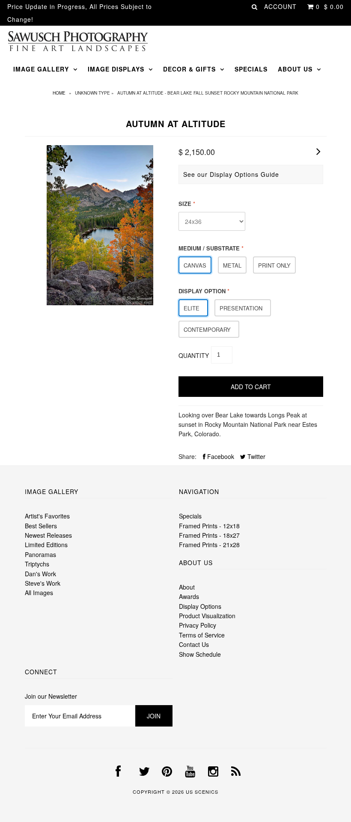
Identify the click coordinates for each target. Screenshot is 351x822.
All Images (39, 592)
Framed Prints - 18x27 (209, 535)
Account (280, 6)
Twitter (255, 456)
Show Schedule (200, 654)
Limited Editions (46, 544)
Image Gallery (41, 69)
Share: (187, 456)
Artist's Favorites (47, 516)
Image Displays (116, 69)
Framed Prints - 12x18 (209, 525)
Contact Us (194, 644)
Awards (189, 596)
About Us (295, 69)
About (187, 587)
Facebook (219, 456)
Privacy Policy (197, 625)
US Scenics (202, 791)
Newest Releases (48, 535)
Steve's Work (42, 583)
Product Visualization (207, 615)
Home (59, 93)
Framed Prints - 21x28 (209, 544)
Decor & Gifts (189, 69)
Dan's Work (40, 573)
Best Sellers (41, 525)
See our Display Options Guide (231, 174)
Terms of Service (202, 635)
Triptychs (37, 564)
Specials (251, 69)
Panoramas (40, 554)
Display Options (200, 606)
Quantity (193, 355)
